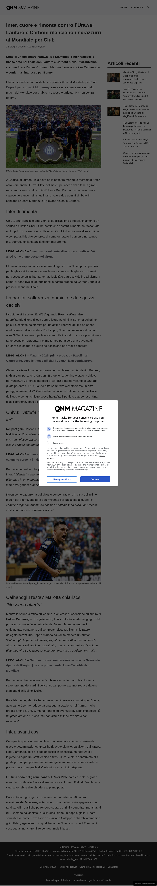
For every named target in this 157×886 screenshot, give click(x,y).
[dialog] (78, 443)
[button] (78, 443)
